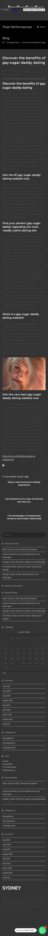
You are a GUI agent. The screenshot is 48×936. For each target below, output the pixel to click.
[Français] (30, 7)
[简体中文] (12, 7)
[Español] (39, 7)
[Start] (3, 42)
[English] (21, 7)
